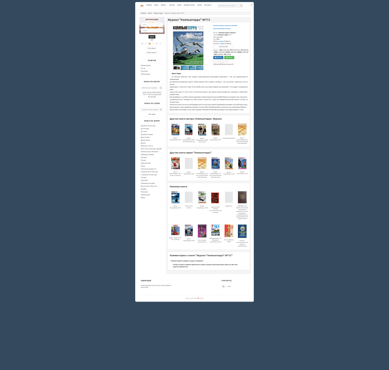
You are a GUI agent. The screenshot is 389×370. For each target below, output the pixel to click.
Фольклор (144, 192)
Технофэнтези (189, 322)
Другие (143, 143)
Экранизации (145, 74)
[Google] (156, 43)
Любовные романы (147, 154)
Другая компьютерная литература (225, 25)
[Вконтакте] (142, 43)
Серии (179, 5)
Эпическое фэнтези (191, 349)
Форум (199, 5)
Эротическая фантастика (193, 354)
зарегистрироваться (180, 267)
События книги (223, 46)
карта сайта (161, 285)
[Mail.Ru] (145, 43)
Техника (144, 177)
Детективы (145, 129)
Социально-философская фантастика (197, 309)
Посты (143, 68)
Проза (143, 166)
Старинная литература (149, 175)
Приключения (146, 163)
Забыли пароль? (152, 52)
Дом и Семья (145, 137)
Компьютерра (158, 13)
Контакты (207, 5)
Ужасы (186, 327)
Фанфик (143, 189)
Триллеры (144, 180)
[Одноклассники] (149, 43)
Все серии (152, 114)
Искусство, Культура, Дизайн (151, 149)
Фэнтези (187, 336)
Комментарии (146, 65)
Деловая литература (191, 10)
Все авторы (152, 97)
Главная (149, 5)
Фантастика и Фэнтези (149, 186)
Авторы (172, 5)
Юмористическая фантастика (194, 363)
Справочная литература (149, 172)
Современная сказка (191, 304)
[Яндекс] (153, 43)
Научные (144, 157)
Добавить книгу (189, 5)
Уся (185, 331)
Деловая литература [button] (168, 10)
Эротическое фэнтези (191, 358)
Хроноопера (188, 340)
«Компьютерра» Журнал (227, 33)
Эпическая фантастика (192, 345)
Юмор (143, 198)
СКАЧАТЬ (219, 57)
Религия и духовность (149, 169)
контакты (154, 285)
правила (168, 285)
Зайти (152, 37)
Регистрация (151, 48)
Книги (156, 5)
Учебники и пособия (148, 183)
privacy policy (144, 287)
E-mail (229, 286)
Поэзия (143, 160)
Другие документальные (222, 28)
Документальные (147, 134)
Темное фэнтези (189, 318)
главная (143, 285)
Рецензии (144, 71)
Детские (144, 131)
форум (148, 285)
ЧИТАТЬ (230, 57)
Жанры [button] (163, 5)
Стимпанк (187, 313)
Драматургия (145, 140)
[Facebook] (160, 43)
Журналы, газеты (147, 146)
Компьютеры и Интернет (150, 152)
